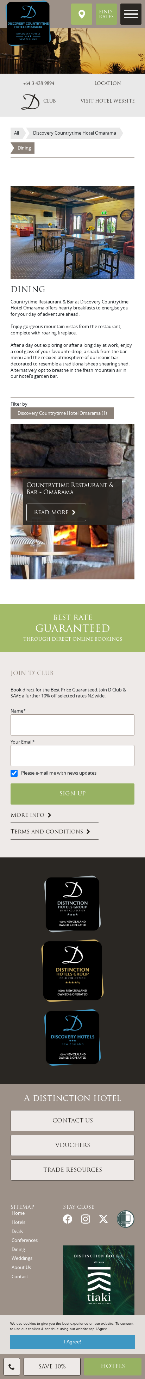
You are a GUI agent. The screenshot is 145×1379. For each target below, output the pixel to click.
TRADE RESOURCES (72, 1170)
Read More (51, 513)
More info (27, 815)
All (16, 133)
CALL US (12, 1366)
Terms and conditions (47, 832)
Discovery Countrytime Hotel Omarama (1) (62, 413)
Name (17, 711)
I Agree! (72, 1341)
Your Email (21, 742)
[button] (38, 102)
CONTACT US (72, 1121)
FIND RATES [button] (106, 14)
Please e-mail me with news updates (58, 773)
